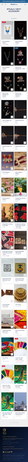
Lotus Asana (18, 304)
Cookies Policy (16, 459)
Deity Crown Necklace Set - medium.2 (18, 95)
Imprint (16, 458)
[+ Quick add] (12, 38)
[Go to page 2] (17, 422)
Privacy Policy (6, 456)
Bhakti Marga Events (7, 444)
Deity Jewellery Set (7, 120)
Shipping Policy (10, 458)
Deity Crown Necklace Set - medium (5, 95)
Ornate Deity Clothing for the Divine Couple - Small (7, 253)
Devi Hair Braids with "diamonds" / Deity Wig (7, 414)
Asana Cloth (5, 357)
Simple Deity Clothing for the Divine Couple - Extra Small (20, 225)
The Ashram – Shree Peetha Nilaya (10, 442)
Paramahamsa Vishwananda (9, 439)
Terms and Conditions (15, 456)
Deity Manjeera (5, 172)
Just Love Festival (7, 441)
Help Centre (5, 449)
